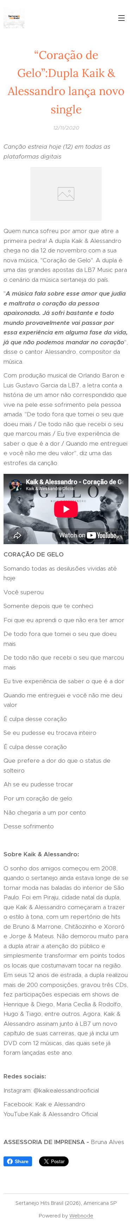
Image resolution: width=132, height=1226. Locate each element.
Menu (121, 18)
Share (22, 1161)
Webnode (81, 1216)
